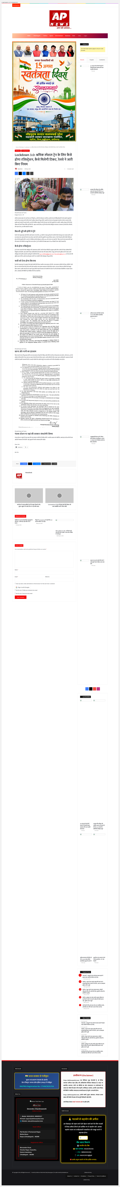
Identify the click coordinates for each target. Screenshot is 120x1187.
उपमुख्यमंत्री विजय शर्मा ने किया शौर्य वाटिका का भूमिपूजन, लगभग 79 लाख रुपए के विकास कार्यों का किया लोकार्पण (97, 439)
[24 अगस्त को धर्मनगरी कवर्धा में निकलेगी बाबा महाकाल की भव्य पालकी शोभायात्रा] (84, 126)
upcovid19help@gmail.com (46, 254)
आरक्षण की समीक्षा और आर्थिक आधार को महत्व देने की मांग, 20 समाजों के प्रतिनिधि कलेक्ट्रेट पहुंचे (97, 191)
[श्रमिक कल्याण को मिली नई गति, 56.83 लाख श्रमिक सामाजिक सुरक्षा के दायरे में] (84, 373)
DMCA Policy (87, 1180)
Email (16, 577)
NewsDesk (20, 169)
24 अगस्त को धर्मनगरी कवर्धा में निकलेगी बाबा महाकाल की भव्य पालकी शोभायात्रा (96, 67)
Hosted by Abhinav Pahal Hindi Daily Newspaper (42, 1172)
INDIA (28, 36)
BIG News (22, 147)
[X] (20, 173)
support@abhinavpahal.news (35, 1118)
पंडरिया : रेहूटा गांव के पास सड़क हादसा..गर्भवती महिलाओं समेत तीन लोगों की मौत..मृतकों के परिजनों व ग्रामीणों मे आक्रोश (94, 991)
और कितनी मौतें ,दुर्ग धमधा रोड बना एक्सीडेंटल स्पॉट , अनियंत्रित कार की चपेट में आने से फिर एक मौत (93, 1006)
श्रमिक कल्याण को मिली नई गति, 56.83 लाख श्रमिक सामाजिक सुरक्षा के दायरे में (97, 314)
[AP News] (60, 20)
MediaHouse (65, 1172)
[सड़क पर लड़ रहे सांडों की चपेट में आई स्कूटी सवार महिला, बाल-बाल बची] (84, 621)
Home (17, 147)
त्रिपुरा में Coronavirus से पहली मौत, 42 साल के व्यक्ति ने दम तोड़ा (43, 520)
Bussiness (67, 36)
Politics (45, 36)
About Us (69, 1176)
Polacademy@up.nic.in (60, 254)
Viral (73, 36)
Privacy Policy (91, 1176)
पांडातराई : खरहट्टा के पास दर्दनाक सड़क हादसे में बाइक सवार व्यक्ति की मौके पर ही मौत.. (93, 976)
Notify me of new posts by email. (24, 593)
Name (16, 570)
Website (47, 577)
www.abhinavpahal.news (35, 1121)
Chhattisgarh (36, 36)
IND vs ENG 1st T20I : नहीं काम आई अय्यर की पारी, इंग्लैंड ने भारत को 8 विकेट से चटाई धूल (64, 532)
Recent (82, 60)
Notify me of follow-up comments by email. (26, 590)
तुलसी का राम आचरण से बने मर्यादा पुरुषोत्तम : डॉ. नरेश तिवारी (99, 959)
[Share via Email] (28, 173)
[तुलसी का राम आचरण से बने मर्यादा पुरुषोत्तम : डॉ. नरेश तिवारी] (99, 894)
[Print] (31, 173)
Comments (102, 60)
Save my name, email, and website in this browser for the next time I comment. (35, 584)
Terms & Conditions (101, 1176)
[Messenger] (24, 173)
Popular (92, 60)
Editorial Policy (88, 1172)
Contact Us (76, 1176)
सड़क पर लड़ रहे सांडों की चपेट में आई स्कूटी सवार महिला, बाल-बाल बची (97, 562)
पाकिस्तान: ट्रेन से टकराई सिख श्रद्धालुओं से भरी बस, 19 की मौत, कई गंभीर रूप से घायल (23, 521)
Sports (51, 36)
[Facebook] (16, 173)
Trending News (25, 151)
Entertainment (59, 36)
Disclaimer (83, 1176)
